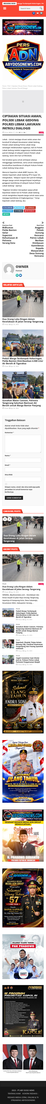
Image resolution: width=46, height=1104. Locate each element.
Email (7, 465)
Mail (7, 214)
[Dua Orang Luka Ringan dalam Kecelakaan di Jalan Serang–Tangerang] (23, 303)
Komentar (9, 432)
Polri (9, 86)
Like (42, 132)
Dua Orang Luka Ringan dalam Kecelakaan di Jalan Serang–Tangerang (22, 320)
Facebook (9, 207)
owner (6, 132)
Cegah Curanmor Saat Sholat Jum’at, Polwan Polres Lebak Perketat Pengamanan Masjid (28, 660)
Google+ (31, 207)
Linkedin (8, 211)
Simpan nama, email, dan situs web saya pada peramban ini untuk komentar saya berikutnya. (22, 489)
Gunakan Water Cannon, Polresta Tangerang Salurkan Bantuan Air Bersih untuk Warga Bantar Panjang (21, 403)
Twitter (20, 207)
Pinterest (30, 211)
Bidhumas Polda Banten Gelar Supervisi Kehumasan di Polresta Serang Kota (10, 234)
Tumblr (19, 211)
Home (4, 86)
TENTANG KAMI (14, 1093)
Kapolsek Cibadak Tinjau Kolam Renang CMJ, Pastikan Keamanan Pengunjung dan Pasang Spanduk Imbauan (29, 645)
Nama (8, 455)
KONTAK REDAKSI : (30, 1093)
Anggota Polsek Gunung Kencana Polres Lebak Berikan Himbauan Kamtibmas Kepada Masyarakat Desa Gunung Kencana (36, 240)
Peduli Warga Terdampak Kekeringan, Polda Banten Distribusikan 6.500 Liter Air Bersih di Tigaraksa (22, 361)
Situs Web (8, 475)
